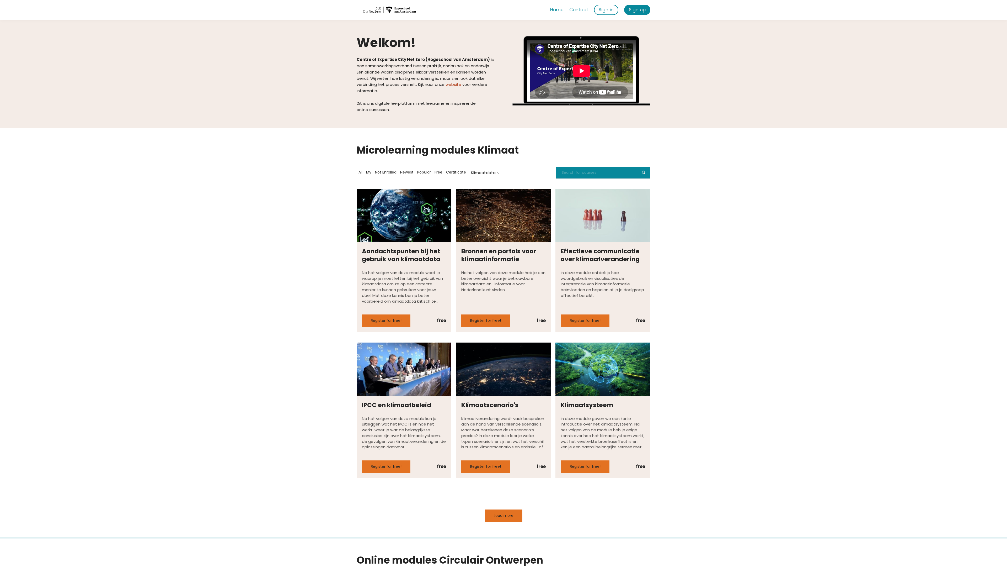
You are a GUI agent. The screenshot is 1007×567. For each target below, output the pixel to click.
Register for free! (386, 320)
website (453, 84)
